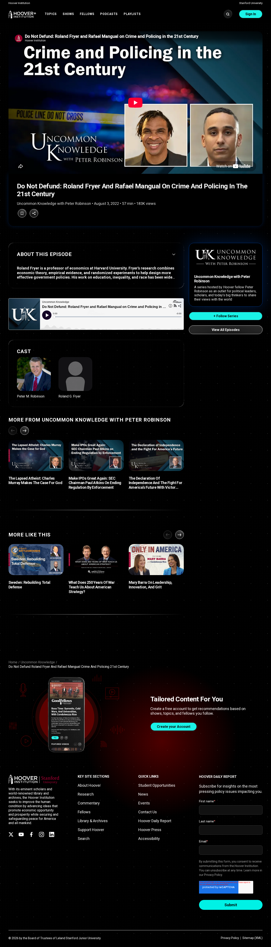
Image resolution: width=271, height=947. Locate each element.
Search (84, 838)
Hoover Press (149, 829)
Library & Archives (93, 821)
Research (86, 794)
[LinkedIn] (51, 834)
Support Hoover (91, 829)
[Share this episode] (34, 213)
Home (12, 662)
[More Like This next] (179, 535)
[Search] (228, 14)
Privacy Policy (230, 938)
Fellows (87, 14)
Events (144, 803)
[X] (11, 834)
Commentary (89, 803)
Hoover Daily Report (154, 821)
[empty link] (36, 455)
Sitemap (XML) (252, 938)
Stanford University (251, 3)
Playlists (132, 14)
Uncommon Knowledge (38, 662)
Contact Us (147, 812)
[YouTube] (21, 834)
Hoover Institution (19, 3)
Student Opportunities (156, 785)
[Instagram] (41, 834)
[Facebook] (31, 834)
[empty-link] (34, 377)
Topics (51, 14)
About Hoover (89, 785)
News (143, 794)
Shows (68, 14)
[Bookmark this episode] (22, 213)
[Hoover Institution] (22, 14)
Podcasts (109, 14)
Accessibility (149, 838)
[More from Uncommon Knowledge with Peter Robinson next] (24, 430)
